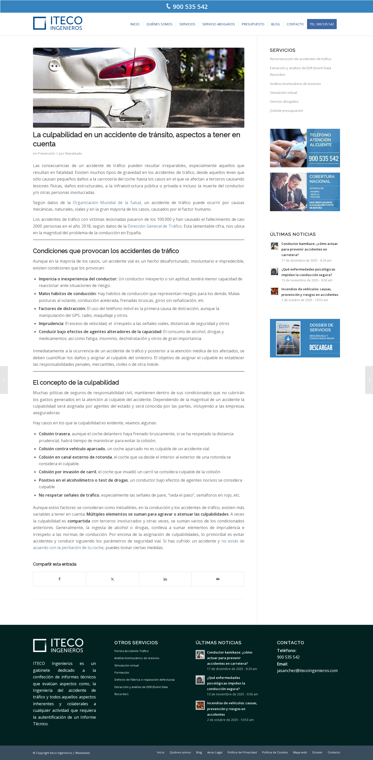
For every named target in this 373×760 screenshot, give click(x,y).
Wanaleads (73, 153)
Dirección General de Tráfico (155, 226)
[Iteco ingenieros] (58, 24)
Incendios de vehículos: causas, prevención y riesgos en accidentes (232, 708)
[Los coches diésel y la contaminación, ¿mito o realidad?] (4, 380)
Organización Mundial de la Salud (107, 202)
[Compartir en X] (112, 579)
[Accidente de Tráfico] (138, 88)
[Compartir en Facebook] (59, 579)
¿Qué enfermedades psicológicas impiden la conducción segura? (226, 683)
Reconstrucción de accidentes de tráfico (300, 59)
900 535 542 (190, 6)
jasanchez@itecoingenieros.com (307, 670)
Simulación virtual (283, 92)
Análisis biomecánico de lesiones (295, 83)
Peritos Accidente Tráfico (131, 651)
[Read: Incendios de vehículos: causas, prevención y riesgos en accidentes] (274, 291)
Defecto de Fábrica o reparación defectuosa (144, 679)
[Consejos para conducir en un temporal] (369, 380)
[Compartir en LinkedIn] (165, 579)
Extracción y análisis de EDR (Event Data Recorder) (300, 71)
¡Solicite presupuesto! (286, 110)
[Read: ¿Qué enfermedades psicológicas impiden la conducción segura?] (274, 271)
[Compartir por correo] (218, 579)
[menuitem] (135, 24)
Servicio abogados (284, 101)
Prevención (46, 153)
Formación (121, 672)
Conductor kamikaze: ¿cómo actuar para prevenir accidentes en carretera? (309, 249)
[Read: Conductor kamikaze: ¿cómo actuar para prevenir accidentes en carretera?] (274, 245)
